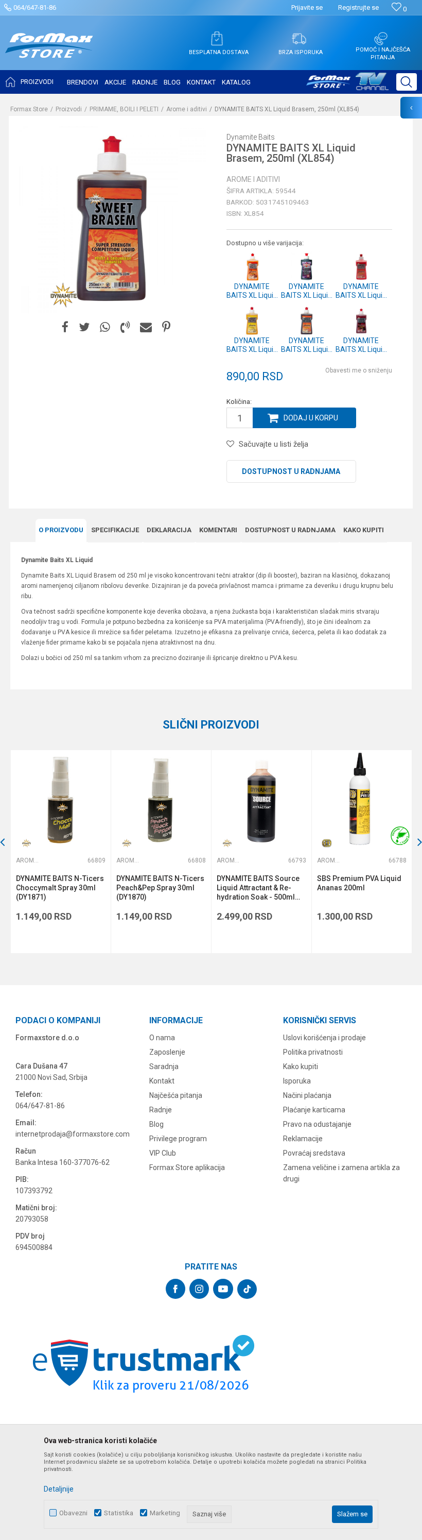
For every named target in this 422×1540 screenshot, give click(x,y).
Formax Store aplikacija (187, 1167)
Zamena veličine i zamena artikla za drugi (341, 1173)
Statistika (118, 1513)
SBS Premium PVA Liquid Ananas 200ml (359, 883)
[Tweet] (84, 327)
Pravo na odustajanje (317, 1124)
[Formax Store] (49, 53)
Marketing (165, 1513)
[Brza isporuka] (299, 38)
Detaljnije (59, 1489)
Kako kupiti (363, 530)
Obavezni (73, 1513)
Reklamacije (303, 1139)
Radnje (160, 1110)
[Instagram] (199, 1289)
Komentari (218, 530)
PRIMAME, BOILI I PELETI (124, 109)
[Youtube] (223, 1289)
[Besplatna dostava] (216, 38)
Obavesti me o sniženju (358, 370)
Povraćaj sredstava (314, 1153)
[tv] (347, 85)
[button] (406, 82)
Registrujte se (358, 7)
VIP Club (162, 1153)
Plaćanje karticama (314, 1110)
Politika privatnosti (313, 1052)
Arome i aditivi (186, 109)
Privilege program (178, 1139)
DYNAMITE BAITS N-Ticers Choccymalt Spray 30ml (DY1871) (60, 887)
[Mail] (146, 327)
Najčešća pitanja (175, 1095)
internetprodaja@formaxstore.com (72, 1134)
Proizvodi (69, 109)
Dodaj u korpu (311, 418)
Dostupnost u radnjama (291, 471)
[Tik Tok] (247, 1289)
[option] (60, 851)
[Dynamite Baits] (62, 295)
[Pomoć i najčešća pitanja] (381, 38)
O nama (162, 1038)
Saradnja (164, 1066)
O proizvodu (61, 530)
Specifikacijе (115, 530)
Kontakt (161, 1081)
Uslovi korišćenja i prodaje (324, 1038)
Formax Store (29, 109)
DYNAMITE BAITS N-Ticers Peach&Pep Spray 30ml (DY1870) (160, 887)
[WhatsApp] (105, 327)
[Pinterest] (166, 327)
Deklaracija (169, 530)
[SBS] (327, 843)
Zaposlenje (167, 1052)
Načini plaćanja (307, 1095)
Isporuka (297, 1081)
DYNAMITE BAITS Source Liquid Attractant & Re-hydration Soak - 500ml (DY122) (258, 888)
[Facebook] (65, 327)
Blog (156, 1124)
